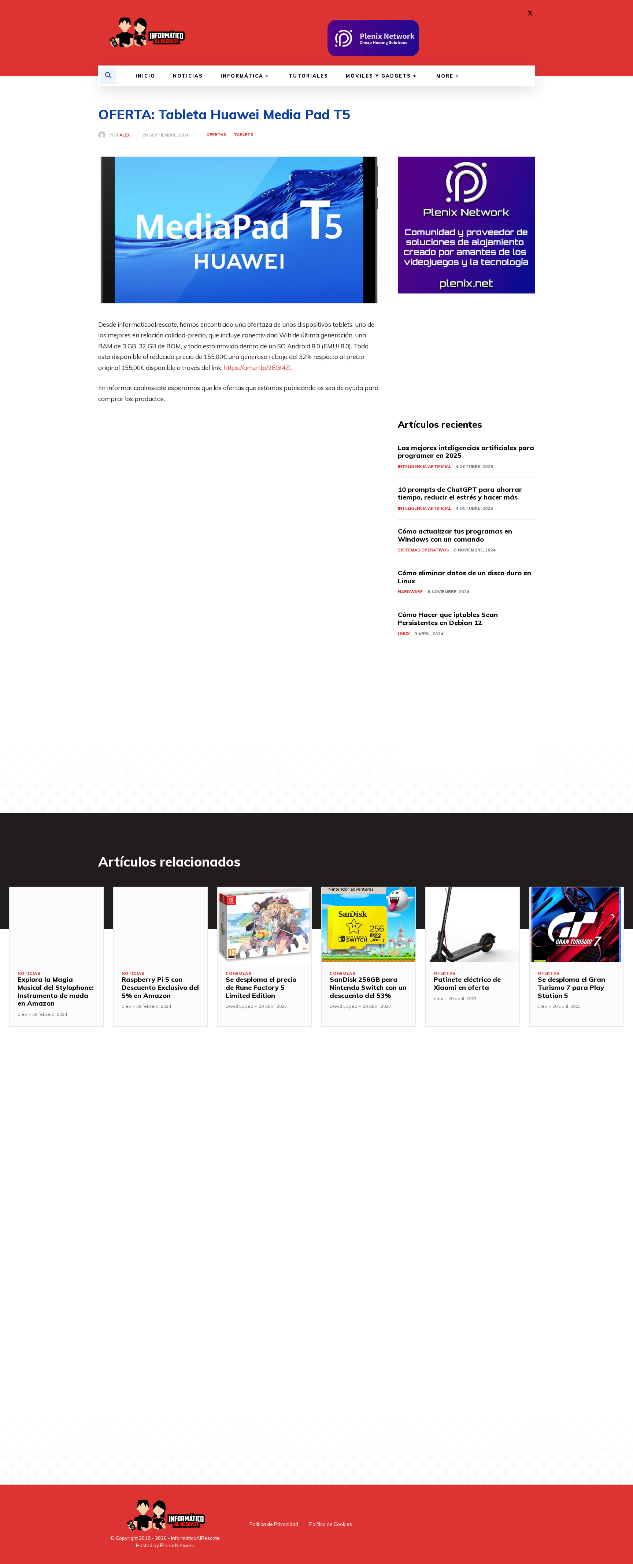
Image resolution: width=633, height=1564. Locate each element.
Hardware (410, 591)
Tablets (243, 135)
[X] (530, 13)
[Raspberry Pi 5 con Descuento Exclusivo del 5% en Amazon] (160, 924)
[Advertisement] (239, 465)
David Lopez (239, 1006)
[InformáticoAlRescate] (146, 33)
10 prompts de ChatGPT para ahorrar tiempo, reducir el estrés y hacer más (460, 493)
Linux (404, 633)
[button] (108, 76)
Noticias (29, 974)
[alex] (103, 135)
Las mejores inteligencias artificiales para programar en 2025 (466, 452)
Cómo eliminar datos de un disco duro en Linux (464, 577)
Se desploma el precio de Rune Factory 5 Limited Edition (261, 987)
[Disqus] (239, 1158)
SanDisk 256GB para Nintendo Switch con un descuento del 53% (368, 987)
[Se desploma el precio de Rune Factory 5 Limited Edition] (264, 924)
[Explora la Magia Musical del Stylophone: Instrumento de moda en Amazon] (56, 924)
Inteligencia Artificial (424, 466)
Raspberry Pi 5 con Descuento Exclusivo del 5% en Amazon (160, 987)
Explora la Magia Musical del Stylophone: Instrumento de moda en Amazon (56, 991)
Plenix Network (177, 1545)
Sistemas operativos (423, 550)
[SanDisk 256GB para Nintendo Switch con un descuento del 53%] (368, 924)
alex (124, 135)
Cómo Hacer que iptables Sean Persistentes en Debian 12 (448, 618)
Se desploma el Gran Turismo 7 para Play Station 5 (571, 987)
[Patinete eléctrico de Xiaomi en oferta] (472, 924)
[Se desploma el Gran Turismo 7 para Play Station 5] (576, 924)
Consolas (238, 974)
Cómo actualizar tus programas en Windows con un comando (455, 535)
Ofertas (216, 135)
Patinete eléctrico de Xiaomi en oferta (467, 983)
